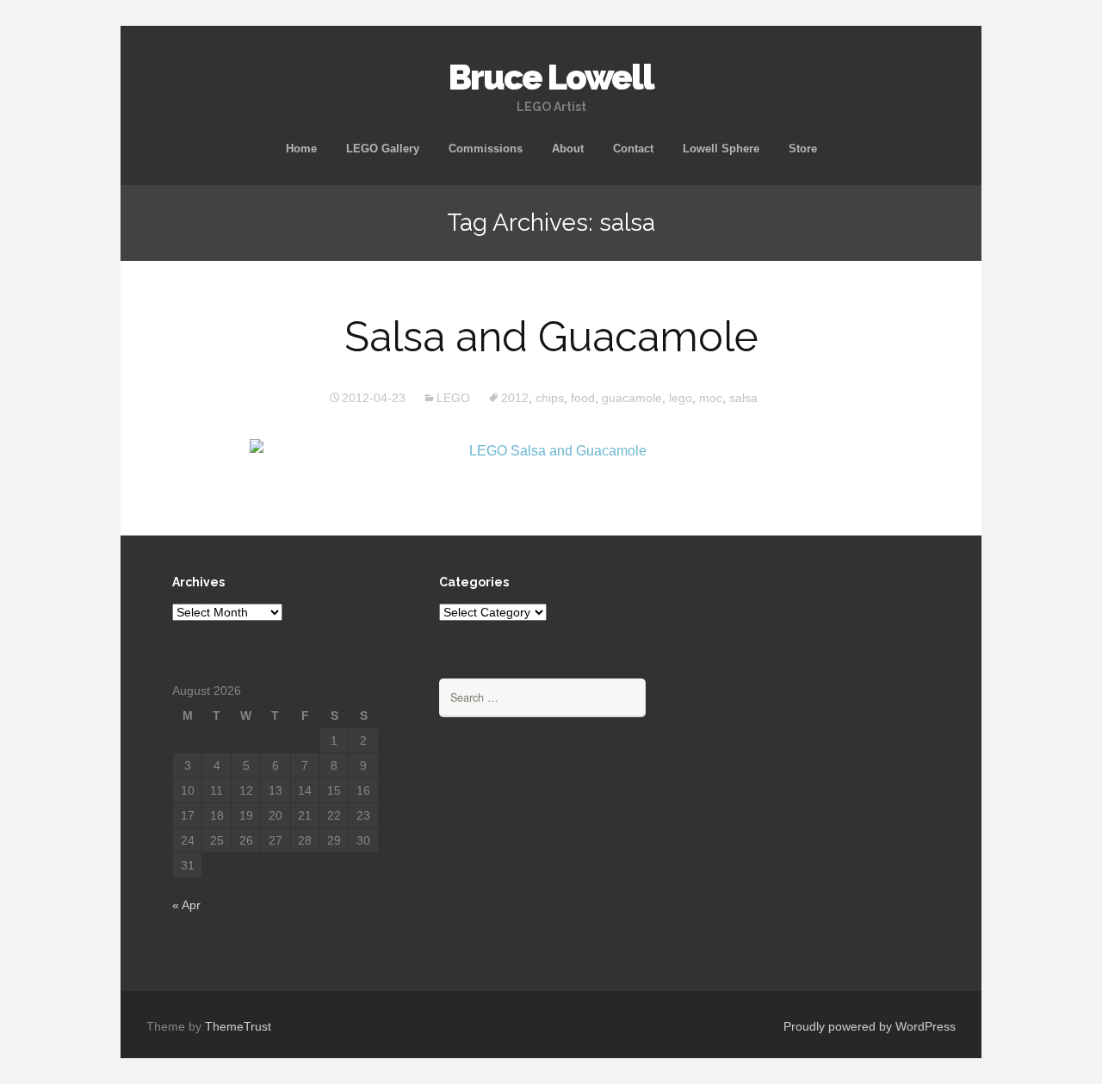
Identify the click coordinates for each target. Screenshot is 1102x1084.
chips (550, 398)
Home (301, 148)
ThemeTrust (238, 1026)
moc (710, 398)
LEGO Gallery (382, 148)
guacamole (632, 398)
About (568, 148)
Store (803, 148)
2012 (515, 398)
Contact (633, 148)
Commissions (486, 148)
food (583, 398)
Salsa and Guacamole (551, 337)
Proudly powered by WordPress (869, 1026)
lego (680, 398)
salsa (743, 398)
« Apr (186, 905)
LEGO (453, 398)
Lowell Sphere (721, 148)
